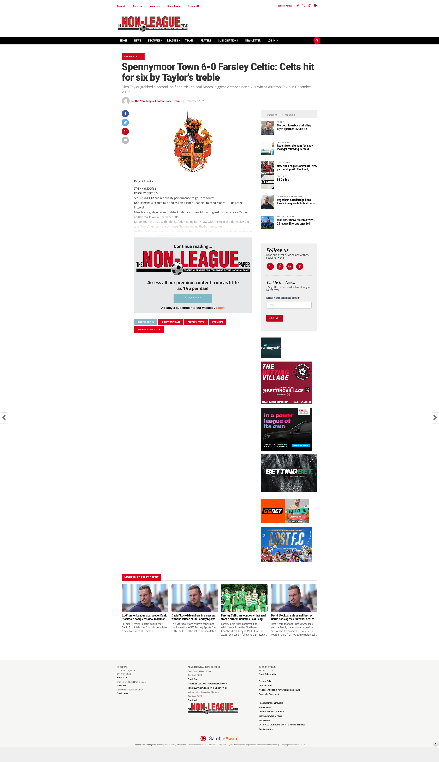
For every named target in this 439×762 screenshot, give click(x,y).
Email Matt (122, 677)
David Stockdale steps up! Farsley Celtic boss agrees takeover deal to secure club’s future (292, 617)
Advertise (138, 6)
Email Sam (193, 679)
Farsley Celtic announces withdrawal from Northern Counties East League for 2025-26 (243, 617)
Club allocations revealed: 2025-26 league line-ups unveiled (296, 221)
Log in (271, 40)
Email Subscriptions (268, 674)
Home (123, 40)
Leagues (172, 40)
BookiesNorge (266, 729)
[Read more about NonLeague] (213, 713)
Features (154, 40)
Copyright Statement (269, 694)
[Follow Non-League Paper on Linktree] (315, 6)
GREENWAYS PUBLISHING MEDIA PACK (208, 688)
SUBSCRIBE (193, 298)
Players (205, 40)
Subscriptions (228, 40)
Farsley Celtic (196, 322)
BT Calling (283, 179)
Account (121, 6)
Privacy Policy (266, 681)
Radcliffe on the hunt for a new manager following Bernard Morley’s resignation (295, 147)
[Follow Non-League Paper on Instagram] (309, 6)
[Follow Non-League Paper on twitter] (304, 6)
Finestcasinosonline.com (271, 703)
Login (220, 308)
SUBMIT (274, 318)
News (137, 40)
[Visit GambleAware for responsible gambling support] (224, 738)
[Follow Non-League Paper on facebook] (298, 6)
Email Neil (192, 700)
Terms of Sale (265, 685)
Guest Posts (173, 6)
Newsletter (252, 40)
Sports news (265, 707)
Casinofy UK (194, 6)
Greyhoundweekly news (270, 716)
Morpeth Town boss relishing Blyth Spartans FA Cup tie (294, 127)
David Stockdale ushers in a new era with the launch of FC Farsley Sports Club (193, 617)
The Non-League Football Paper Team (157, 101)
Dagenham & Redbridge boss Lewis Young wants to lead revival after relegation (297, 201)
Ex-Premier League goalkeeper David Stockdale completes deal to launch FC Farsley (144, 617)
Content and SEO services (271, 712)
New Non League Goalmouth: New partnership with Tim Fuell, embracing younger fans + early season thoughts (297, 167)
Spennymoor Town (149, 329)
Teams (189, 40)
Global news (264, 720)
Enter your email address (282, 297)
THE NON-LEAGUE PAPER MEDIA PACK (207, 684)
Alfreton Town (171, 322)
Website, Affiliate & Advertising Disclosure (279, 690)
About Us (155, 6)
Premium (217, 322)
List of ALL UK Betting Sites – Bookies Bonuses (282, 725)
